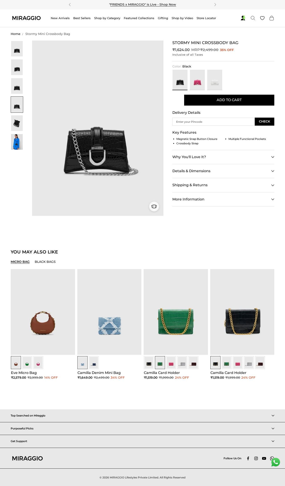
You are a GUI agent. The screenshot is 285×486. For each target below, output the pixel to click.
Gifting (163, 18)
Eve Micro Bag (24, 373)
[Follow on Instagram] (256, 458)
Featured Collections (139, 18)
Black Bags (45, 262)
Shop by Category (107, 18)
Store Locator (206, 18)
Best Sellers (82, 18)
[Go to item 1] (17, 49)
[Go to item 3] (17, 86)
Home (15, 34)
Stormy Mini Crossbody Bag (47, 34)
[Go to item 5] (17, 123)
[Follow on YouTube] (264, 458)
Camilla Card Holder (162, 373)
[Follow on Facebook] (248, 458)
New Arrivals (60, 18)
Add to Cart (229, 100)
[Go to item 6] (17, 142)
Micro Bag (20, 262)
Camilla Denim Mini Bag (99, 373)
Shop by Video (182, 18)
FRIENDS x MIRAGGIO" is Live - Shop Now (143, 4)
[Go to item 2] (17, 67)
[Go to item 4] (17, 104)
